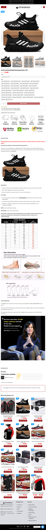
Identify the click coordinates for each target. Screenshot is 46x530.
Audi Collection (8, 68)
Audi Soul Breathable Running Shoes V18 (23, 442)
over (14, 151)
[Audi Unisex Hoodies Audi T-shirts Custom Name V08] (38, 482)
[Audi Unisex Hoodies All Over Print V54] (8, 431)
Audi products (36, 303)
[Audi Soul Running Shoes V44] (38, 431)
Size (2, 79)
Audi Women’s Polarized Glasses (23, 467)
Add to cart (23, 103)
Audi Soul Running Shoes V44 (38, 441)
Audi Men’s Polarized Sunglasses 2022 (38, 416)
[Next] (43, 32)
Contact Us (19, 504)
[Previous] (3, 32)
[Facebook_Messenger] (42, 526)
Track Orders (20, 511)
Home (2, 68)
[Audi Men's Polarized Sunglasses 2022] (38, 406)
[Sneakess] (23, 7)
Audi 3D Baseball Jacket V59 (8, 492)
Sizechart (19, 513)
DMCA (30, 514)
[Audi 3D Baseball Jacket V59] (8, 482)
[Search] (41, 7)
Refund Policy (32, 512)
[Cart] (44, 7)
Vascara (4, 303)
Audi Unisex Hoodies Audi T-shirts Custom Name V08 (38, 493)
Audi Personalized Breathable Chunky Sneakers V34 (23, 493)
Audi (17, 148)
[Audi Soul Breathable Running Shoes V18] (23, 431)
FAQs (18, 509)
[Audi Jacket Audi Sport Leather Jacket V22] (8, 406)
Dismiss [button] (35, 1)
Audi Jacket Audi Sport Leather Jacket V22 (8, 416)
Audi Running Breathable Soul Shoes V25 (23, 416)
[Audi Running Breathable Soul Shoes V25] (23, 406)
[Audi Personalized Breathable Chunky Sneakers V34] (23, 482)
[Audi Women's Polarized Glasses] (23, 457)
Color (2, 74)
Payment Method (32, 520)
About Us (19, 507)
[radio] (5, 81)
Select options (8, 420)
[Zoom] (2, 53)
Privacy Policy (32, 504)
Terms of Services (33, 507)
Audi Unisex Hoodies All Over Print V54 (8, 442)
